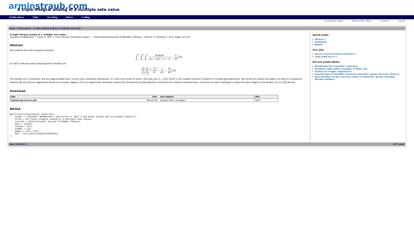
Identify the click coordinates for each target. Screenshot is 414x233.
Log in (401, 21)
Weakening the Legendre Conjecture (336, 66)
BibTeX (319, 44)
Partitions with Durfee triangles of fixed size (341, 69)
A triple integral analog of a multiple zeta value (57, 28)
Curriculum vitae (333, 21)
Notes (69, 17)
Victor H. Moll (44, 37)
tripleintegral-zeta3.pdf (24, 100)
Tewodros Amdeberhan (22, 37)
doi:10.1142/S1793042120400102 (334, 54)
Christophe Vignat (79, 37)
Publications (17, 17)
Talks (35, 17)
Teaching (52, 17)
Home (12, 28)
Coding (86, 17)
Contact (384, 21)
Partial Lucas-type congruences (333, 71)
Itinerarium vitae (362, 21)
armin (48, 6)
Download (320, 42)
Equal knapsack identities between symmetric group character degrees (357, 74)
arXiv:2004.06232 (325, 56)
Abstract (320, 39)
